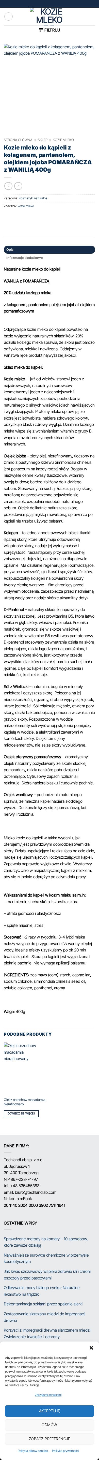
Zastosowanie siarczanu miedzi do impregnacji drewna (44, 1317)
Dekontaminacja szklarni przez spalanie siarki (43, 1303)
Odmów (49, 1424)
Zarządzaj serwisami (48, 1395)
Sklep (42, 140)
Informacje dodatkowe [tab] (24, 258)
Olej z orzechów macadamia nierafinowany (24, 1102)
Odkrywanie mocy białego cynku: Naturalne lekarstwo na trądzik (42, 1291)
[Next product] (8, 186)
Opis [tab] (10, 249)
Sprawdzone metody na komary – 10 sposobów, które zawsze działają (46, 1242)
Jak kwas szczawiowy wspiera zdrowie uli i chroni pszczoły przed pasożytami (47, 1274)
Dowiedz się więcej (21, 1113)
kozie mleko (63, 140)
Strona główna (18, 140)
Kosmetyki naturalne (33, 198)
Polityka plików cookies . (34, 1451)
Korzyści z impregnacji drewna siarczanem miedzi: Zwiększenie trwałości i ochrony (47, 1333)
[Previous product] (18, 186)
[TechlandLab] (49, 16)
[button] (91, 1347)
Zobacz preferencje (49, 1438)
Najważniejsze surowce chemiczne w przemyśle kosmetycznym (46, 1258)
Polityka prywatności (65, 1451)
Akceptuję (49, 1410)
